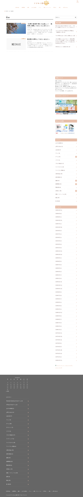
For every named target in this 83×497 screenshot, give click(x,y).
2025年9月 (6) (58, 213)
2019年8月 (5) (58, 292)
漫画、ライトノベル (47, 7)
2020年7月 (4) (58, 264)
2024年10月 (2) (59, 220)
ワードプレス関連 (60, 170)
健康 (28, 7)
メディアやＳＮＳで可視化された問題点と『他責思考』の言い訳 (65, 31)
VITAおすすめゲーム (11, 404)
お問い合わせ (65, 7)
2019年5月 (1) (58, 302)
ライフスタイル (60, 166)
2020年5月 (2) (58, 268)
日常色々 (54, 7)
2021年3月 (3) (58, 244)
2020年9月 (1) (58, 257)
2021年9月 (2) (58, 230)
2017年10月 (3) (59, 336)
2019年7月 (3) (58, 295)
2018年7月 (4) (58, 322)
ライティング (10, 438)
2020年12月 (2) (59, 251)
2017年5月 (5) (58, 343)
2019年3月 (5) (58, 305)
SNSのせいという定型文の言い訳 (63, 46)
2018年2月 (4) (58, 326)
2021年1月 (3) (58, 247)
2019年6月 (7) (58, 298)
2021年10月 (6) (59, 227)
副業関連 (23, 7)
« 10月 (7, 391)
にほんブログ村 (58, 367)
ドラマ (58, 160)
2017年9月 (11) (59, 339)
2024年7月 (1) (58, 223)
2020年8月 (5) (58, 261)
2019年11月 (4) (59, 281)
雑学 (8, 476)
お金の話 (58, 149)
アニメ (58, 153)
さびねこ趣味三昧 (15, 495)
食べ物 (58, 201)
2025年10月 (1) (59, 210)
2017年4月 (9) (58, 346)
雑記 (59, 7)
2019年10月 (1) (59, 285)
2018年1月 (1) (58, 329)
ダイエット (9, 427)
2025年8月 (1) (58, 216)
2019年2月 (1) (58, 309)
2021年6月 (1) (58, 237)
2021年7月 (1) (58, 234)
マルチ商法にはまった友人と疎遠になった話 (65, 35)
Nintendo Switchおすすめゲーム (14, 400)
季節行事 (58, 187)
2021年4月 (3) (58, 240)
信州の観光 (59, 177)
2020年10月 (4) (59, 254)
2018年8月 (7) (58, 319)
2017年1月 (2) (58, 356)
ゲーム (40, 7)
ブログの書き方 (60, 163)
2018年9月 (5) (58, 315)
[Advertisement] (66, 63)
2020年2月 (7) (58, 275)
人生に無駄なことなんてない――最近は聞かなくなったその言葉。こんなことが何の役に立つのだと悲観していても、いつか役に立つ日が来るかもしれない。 (65, 41)
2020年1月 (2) (58, 278)
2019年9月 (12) (59, 288)
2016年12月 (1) (59, 360)
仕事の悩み (17, 7)
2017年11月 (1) (59, 333)
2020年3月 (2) (58, 271)
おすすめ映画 (34, 7)
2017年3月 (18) (59, 350)
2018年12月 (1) (59, 312)
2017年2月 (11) (59, 353)
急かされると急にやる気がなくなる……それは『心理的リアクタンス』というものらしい (65, 26)
